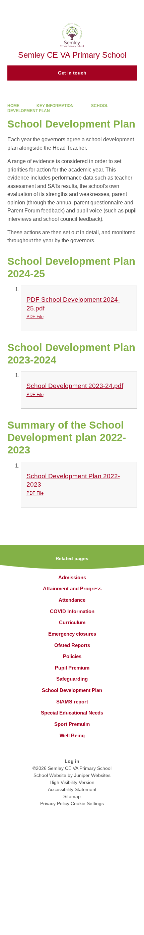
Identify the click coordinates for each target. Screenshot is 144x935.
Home (13, 105)
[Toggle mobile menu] (135, 8)
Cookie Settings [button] (87, 803)
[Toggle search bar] (117, 8)
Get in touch (72, 73)
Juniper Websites (92, 775)
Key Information (55, 105)
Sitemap (72, 796)
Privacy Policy (54, 803)
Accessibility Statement (72, 789)
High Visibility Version (72, 782)
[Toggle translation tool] (100, 8)
